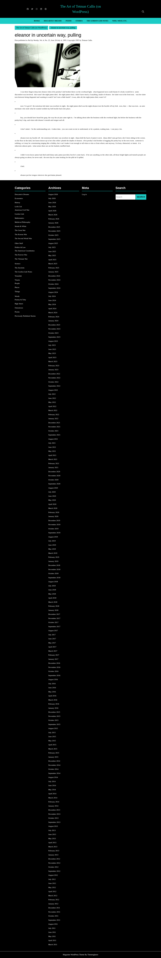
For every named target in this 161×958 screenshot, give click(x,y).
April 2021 (52, 455)
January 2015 (53, 757)
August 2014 (53, 777)
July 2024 (52, 296)
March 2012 (52, 896)
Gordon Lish (19, 214)
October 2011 (53, 916)
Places (17, 287)
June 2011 (52, 932)
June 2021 (52, 447)
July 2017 (52, 635)
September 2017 (54, 626)
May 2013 (52, 838)
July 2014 (52, 781)
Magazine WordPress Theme (73, 955)
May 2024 (52, 304)
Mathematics (19, 218)
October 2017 (53, 622)
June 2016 (52, 688)
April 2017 (52, 647)
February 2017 (53, 655)
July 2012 (52, 879)
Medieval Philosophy (22, 222)
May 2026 (52, 207)
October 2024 (53, 284)
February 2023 (53, 366)
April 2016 (52, 696)
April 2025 (52, 260)
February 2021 (53, 463)
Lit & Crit (18, 207)
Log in (84, 194)
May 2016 (52, 692)
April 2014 (52, 794)
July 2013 (52, 830)
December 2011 (54, 908)
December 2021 (54, 423)
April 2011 (52, 940)
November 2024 (54, 280)
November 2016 (54, 667)
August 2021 (53, 439)
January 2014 (53, 806)
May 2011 (52, 936)
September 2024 (54, 288)
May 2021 (52, 451)
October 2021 (53, 431)
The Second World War (23, 238)
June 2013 (52, 834)
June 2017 (52, 639)
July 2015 (52, 732)
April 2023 (52, 357)
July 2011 (52, 928)
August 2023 (53, 341)
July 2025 (52, 247)
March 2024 (52, 313)
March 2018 (52, 602)
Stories (79, 21)
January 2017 (53, 659)
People (17, 283)
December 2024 (54, 276)
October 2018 (53, 573)
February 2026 (53, 219)
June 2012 (52, 883)
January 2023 (53, 370)
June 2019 (52, 545)
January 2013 (53, 855)
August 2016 (53, 679)
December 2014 (54, 761)
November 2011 (54, 912)
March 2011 (52, 944)
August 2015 (53, 728)
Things (17, 291)
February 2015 (53, 753)
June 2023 (52, 349)
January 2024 (53, 321)
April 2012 (52, 891)
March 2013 (52, 847)
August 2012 (53, 875)
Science (17, 264)
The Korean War (21, 234)
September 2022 (54, 386)
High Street (19, 304)
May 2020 (52, 500)
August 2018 (53, 582)
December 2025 (54, 227)
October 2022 (53, 382)
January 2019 (53, 561)
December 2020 (54, 472)
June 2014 (52, 785)
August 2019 (53, 537)
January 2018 (53, 610)
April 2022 (52, 406)
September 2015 (54, 724)
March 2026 (52, 215)
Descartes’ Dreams (53, 21)
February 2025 (53, 268)
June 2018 (52, 590)
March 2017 (52, 651)
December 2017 (54, 614)
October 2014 (53, 769)
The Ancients (19, 268)
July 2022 (52, 394)
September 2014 (54, 773)
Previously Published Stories (25, 316)
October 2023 (53, 333)
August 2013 (53, 826)
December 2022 (54, 374)
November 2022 (54, 378)
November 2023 (54, 329)
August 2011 (53, 924)
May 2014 (52, 790)
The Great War (20, 230)
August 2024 (53, 292)
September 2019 (54, 533)
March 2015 (52, 749)
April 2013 (52, 842)
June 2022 (52, 398)
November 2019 (54, 524)
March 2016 (52, 700)
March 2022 (52, 410)
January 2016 (53, 708)
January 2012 (53, 904)
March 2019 (52, 553)
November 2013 (54, 814)
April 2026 (52, 211)
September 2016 (54, 675)
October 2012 (53, 867)
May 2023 (52, 353)
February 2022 (53, 414)
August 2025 (53, 243)
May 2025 (52, 255)
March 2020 (52, 508)
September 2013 (54, 822)
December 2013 (54, 810)
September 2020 (54, 484)
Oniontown (19, 308)
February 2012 (53, 900)
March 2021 (52, 459)
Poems (69, 21)
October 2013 (53, 818)
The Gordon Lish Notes (97, 21)
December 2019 (54, 520)
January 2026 (53, 223)
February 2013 (53, 851)
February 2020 (53, 512)
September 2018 (54, 578)
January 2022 (53, 419)
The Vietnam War (21, 259)
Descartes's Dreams (22, 194)
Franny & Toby (20, 300)
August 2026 (53, 194)
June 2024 (52, 300)
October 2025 (53, 235)
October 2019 (53, 529)
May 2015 (52, 741)
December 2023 (54, 325)
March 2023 (52, 361)
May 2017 (52, 643)
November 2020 (54, 476)
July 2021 (52, 443)
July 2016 (52, 684)
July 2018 (52, 586)
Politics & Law (20, 247)
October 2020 (53, 480)
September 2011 (54, 920)
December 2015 (54, 712)
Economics (19, 198)
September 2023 (54, 337)
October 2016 (53, 671)
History (17, 202)
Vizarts (17, 280)
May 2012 (52, 887)
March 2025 (52, 264)
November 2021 (54, 427)
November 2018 (54, 569)
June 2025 (52, 251)
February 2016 (53, 704)
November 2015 (54, 716)
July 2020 (52, 492)
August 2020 (53, 488)
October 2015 (53, 720)
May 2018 (52, 594)
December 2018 (54, 565)
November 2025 (54, 231)
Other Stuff (19, 243)
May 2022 (52, 402)
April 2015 (52, 745)
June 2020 (52, 496)
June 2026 (52, 202)
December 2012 (54, 859)
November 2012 (54, 863)
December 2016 (54, 663)
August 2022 (53, 390)
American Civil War (22, 210)
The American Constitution (25, 251)
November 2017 (54, 618)
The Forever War (21, 255)
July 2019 (52, 541)
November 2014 (54, 765)
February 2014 (53, 802)
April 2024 (52, 308)
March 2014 (52, 798)
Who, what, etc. (119, 21)
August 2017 (53, 630)
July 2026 (52, 198)
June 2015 (52, 736)
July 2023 (52, 345)
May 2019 (52, 549)
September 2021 (54, 435)
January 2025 (53, 272)
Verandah (18, 276)
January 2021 (53, 467)
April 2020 (52, 504)
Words (17, 296)
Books (37, 21)
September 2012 (54, 871)
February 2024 (53, 317)
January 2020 (53, 516)
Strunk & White (20, 226)
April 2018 (52, 598)
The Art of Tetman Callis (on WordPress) (31, 28)
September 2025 (54, 239)
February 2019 (53, 557)
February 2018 (53, 606)
